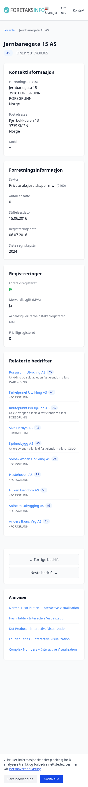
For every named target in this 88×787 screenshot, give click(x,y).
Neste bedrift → (44, 572)
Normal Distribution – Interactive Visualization (44, 608)
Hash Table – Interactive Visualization (37, 618)
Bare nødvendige (20, 779)
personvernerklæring (25, 769)
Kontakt (78, 10)
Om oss (64, 10)
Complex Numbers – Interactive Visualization (43, 649)
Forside (9, 30)
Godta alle (51, 779)
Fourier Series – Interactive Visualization (39, 639)
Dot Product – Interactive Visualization (38, 628)
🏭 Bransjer (51, 10)
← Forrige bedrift (44, 559)
